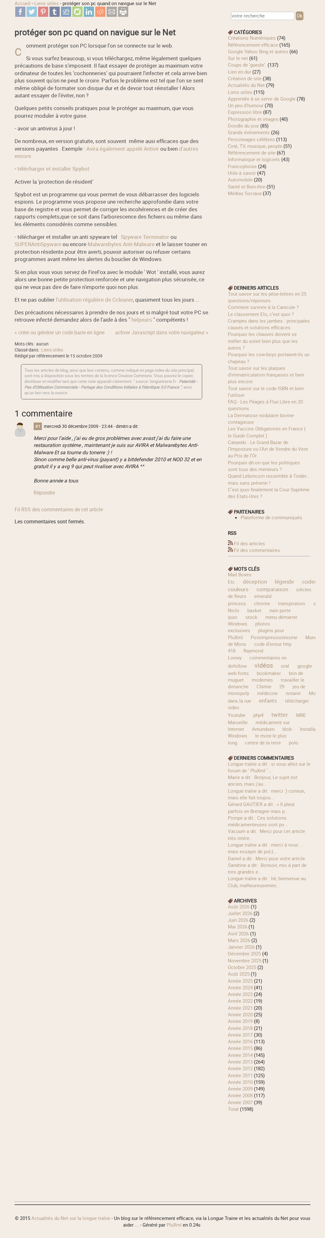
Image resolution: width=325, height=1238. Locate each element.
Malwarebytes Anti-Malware (121, 244)
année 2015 (240, 1048)
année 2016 (240, 1041)
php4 (258, 715)
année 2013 (240, 1061)
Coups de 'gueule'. (247, 65)
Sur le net (238, 58)
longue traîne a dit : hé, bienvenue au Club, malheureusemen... (267, 881)
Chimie (263, 686)
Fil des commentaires (257, 550)
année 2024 (240, 987)
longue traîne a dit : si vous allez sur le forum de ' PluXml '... (269, 767)
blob (287, 729)
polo (293, 742)
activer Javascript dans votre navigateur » (162, 332)
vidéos (264, 665)
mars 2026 (239, 940)
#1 (38, 426)
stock (251, 617)
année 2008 (240, 1095)
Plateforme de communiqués (271, 517)
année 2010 (240, 1082)
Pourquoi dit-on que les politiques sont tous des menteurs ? (264, 465)
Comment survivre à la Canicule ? (263, 307)
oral (285, 666)
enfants (268, 700)
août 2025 (238, 974)
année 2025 (240, 981)
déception (255, 581)
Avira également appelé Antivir (122, 148)
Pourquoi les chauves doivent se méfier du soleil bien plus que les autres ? (263, 341)
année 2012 (240, 1068)
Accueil (22, 3)
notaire (293, 693)
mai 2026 (237, 926)
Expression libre (245, 112)
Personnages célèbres (251, 139)
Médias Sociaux (245, 193)
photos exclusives (249, 626)
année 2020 (240, 1014)
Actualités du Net (246, 85)
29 (281, 686)
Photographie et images (253, 119)
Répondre (44, 492)
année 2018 (240, 1028)
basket (254, 610)
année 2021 (240, 1008)
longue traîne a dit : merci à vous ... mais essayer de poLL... (265, 848)
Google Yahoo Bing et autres (258, 51)
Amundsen (263, 729)
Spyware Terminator (144, 236)
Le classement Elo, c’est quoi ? (261, 314)
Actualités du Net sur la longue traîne (70, 1218)
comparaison (272, 589)
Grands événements (249, 132)
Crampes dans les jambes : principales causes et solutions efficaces (269, 324)
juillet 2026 (240, 913)
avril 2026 (238, 933)
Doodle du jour (243, 125)
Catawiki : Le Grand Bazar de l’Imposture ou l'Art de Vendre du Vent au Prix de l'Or (268, 449)
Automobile (240, 179)
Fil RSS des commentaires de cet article (59, 509)
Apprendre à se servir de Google (261, 98)
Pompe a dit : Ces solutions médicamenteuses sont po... (258, 821)
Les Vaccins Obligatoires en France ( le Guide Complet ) (267, 431)
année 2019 (240, 1021)
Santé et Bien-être (246, 186)
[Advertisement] (269, 236)
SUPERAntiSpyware (38, 244)
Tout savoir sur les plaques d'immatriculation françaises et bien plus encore (266, 375)
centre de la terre (263, 742)
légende (284, 581)
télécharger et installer (53, 168)
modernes (262, 680)
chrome (262, 603)
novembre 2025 (244, 960)
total (234, 1109)
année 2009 (240, 1088)
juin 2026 (238, 920)
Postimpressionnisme (274, 637)
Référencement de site (251, 152)
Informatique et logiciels (254, 159)
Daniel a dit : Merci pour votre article (266, 858)
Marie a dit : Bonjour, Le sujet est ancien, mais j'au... (262, 780)
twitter (279, 714)
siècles (303, 589)
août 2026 (238, 906)
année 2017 (240, 1035)
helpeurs (141, 319)
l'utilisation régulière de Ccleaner (94, 299)
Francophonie (242, 166)
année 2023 (240, 994)
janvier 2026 (241, 947)
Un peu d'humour (245, 105)
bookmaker (269, 673)
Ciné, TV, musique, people (255, 146)
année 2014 (240, 1055)
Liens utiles (46, 3)
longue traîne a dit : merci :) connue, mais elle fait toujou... (266, 794)
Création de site (245, 78)
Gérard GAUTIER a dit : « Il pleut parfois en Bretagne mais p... (261, 807)
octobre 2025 (242, 967)
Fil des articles (249, 543)
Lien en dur (239, 72)
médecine (267, 693)
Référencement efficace (253, 45)
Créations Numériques (252, 38)
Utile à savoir (242, 173)
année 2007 (240, 1102)
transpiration (291, 603)
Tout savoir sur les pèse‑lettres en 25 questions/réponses (267, 297)
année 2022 (240, 1001)
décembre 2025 (244, 953)
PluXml (174, 1225)
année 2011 (240, 1075)
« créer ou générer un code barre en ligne (59, 332)
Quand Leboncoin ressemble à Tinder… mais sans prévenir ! (268, 479)
